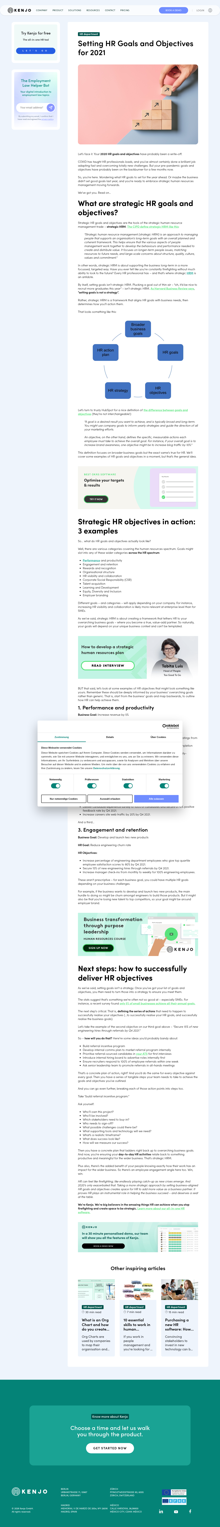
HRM (190, 273)
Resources (93, 10)
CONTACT (110, 10)
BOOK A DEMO (173, 10)
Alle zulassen (156, 798)
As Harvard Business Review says (172, 288)
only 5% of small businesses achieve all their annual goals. (157, 1003)
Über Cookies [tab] (158, 737)
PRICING (124, 10)
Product (58, 10)
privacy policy (47, 119)
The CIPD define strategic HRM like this (153, 227)
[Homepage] (20, 10)
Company (41, 10)
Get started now (110, 1448)
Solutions (74, 10)
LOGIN (200, 10)
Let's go (36, 51)
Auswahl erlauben (110, 798)
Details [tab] (110, 737)
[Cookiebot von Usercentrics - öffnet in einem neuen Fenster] (165, 726)
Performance (91, 560)
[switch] (91, 785)
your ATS (142, 1054)
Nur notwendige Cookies (64, 798)
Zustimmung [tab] (62, 737)
